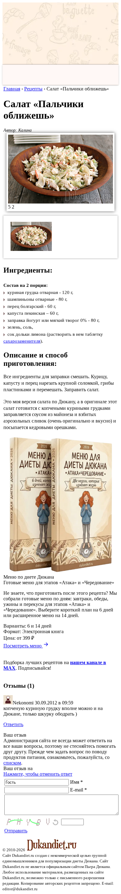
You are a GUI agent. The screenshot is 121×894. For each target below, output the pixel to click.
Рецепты (33, 88)
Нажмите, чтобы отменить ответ (37, 774)
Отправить (15, 830)
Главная (11, 88)
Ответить (13, 724)
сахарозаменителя (21, 341)
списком (12, 762)
